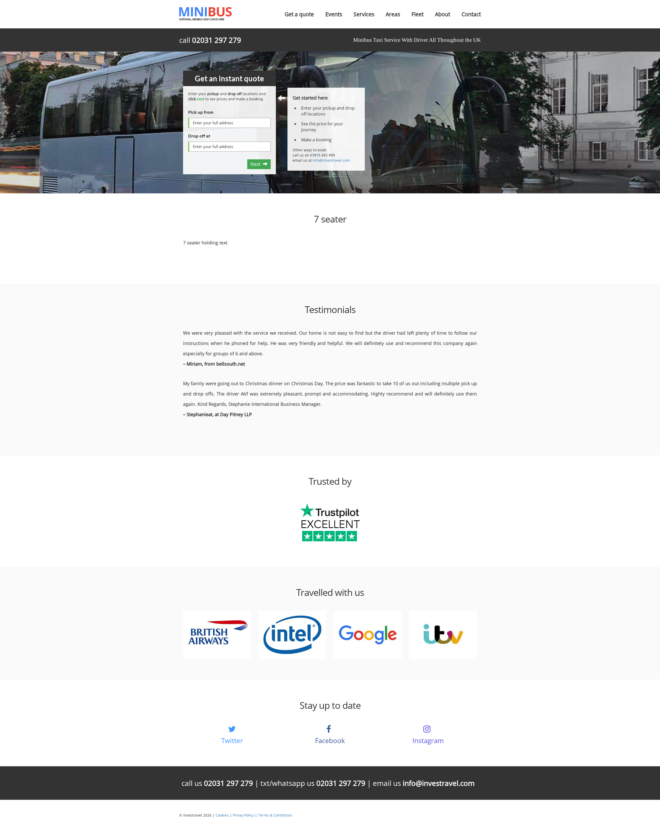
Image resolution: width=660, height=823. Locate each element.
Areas (393, 14)
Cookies (222, 815)
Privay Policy (243, 815)
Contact (471, 14)
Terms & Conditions (275, 815)
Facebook (330, 740)
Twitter (232, 740)
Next (256, 164)
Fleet (417, 14)
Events (333, 14)
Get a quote (299, 14)
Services (363, 14)
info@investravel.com (331, 160)
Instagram (428, 740)
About (442, 14)
